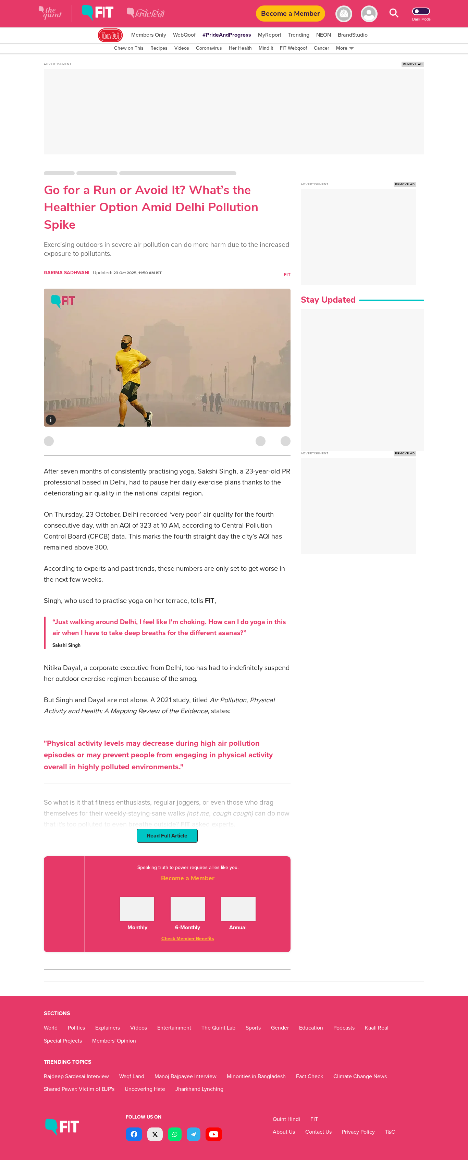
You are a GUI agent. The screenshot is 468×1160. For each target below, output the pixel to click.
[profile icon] (369, 13)
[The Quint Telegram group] (193, 1135)
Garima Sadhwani (66, 273)
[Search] (394, 14)
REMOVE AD (413, 64)
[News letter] (343, 13)
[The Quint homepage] (50, 13)
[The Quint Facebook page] (134, 1135)
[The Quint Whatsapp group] (175, 1135)
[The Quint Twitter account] (155, 1135)
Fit (287, 275)
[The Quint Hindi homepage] (145, 18)
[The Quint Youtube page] (214, 1135)
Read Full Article (167, 835)
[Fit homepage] (103, 14)
